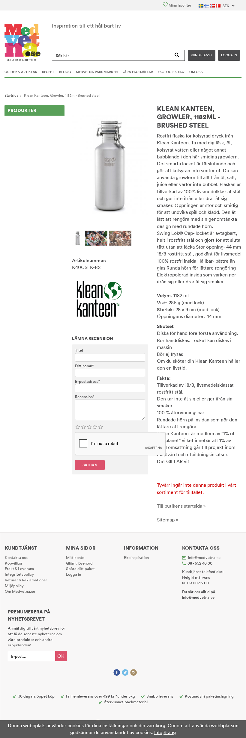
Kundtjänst (201, 55)
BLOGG (65, 72)
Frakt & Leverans (19, 568)
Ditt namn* (84, 365)
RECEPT (48, 72)
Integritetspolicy (19, 574)
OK (60, 656)
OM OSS (196, 72)
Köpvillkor (13, 563)
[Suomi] (207, 5)
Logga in (229, 55)
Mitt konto (75, 557)
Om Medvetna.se (20, 591)
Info (158, 732)
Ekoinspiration (136, 557)
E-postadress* (87, 381)
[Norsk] (213, 5)
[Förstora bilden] (110, 165)
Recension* (84, 396)
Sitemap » (167, 520)
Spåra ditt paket (80, 568)
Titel (79, 350)
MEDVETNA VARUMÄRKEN (97, 72)
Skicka (89, 464)
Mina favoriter (179, 5)
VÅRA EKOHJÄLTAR (137, 72)
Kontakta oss (16, 557)
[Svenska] (201, 5)
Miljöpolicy (14, 585)
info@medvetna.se (204, 557)
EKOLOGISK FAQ (171, 72)
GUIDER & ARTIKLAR (20, 72)
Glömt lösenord (79, 563)
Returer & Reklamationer (26, 579)
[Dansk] (218, 5)
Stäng (170, 732)
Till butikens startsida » (181, 506)
